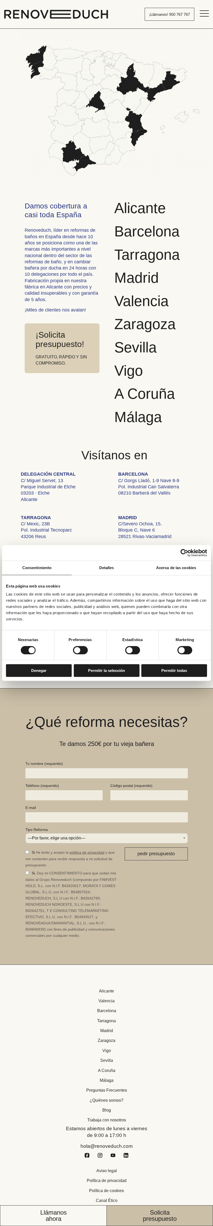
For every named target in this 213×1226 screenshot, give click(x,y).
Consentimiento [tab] (36, 567)
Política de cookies (106, 1190)
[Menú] (204, 13)
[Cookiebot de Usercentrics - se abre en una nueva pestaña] (184, 553)
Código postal (131, 786)
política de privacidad (87, 852)
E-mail (30, 808)
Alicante (140, 208)
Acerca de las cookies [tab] (176, 567)
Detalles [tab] (106, 567)
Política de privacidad (107, 1180)
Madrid (136, 278)
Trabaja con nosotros (106, 1120)
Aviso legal (106, 1171)
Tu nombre (44, 763)
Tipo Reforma (36, 830)
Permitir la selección (106, 670)
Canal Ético (106, 1200)
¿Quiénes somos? (106, 1100)
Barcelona (146, 231)
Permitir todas (174, 670)
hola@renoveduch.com (107, 1146)
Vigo (128, 370)
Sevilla (135, 347)
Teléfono (42, 786)
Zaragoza (145, 324)
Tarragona (147, 254)
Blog (106, 1110)
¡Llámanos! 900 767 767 (169, 14)
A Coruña (144, 394)
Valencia (141, 301)
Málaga (138, 417)
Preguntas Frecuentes (106, 1090)
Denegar (38, 670)
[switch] (80, 650)
